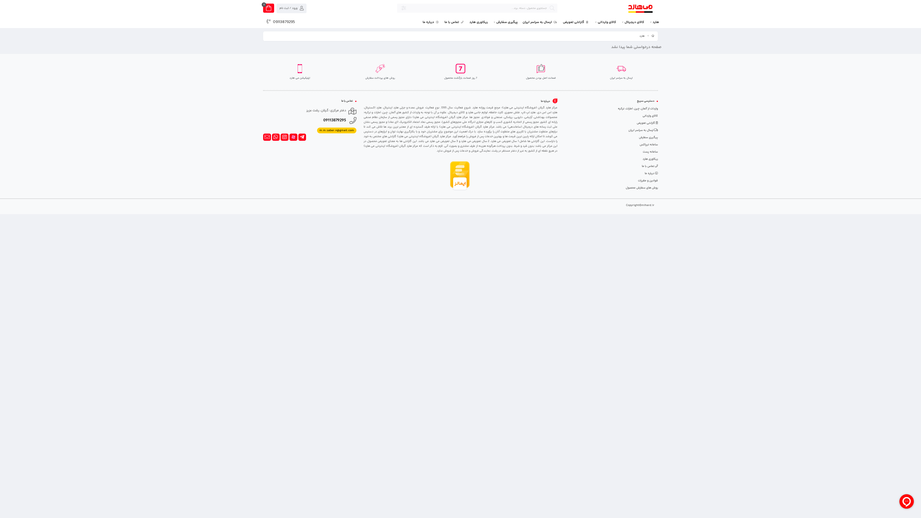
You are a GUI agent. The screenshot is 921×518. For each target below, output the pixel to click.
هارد (656, 22)
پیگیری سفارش (507, 22)
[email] (267, 137)
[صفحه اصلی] (652, 36)
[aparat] (293, 137)
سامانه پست (650, 152)
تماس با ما (452, 22)
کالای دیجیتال (634, 22)
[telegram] (302, 137)
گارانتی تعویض (574, 22)
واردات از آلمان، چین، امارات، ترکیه (638, 108)
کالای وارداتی (607, 22)
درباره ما (429, 22)
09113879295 (284, 22)
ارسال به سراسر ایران (538, 22)
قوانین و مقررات (648, 180)
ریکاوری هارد (478, 22)
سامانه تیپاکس (649, 144)
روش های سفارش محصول (642, 188)
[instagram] (284, 137)
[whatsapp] (276, 137)
